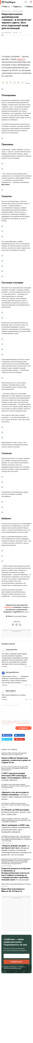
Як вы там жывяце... (7, 866)
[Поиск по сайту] (26, 2)
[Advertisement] (17, 635)
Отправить (23, 728)
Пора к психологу (6, 843)
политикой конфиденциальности (9, 722)
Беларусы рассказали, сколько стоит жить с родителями (16, 812)
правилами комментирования (23, 723)
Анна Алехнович (6, 32)
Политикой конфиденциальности (12, 968)
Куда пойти (4, 886)
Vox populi (4, 789)
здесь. (26, 612)
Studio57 (21, 59)
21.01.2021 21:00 (10, 674)
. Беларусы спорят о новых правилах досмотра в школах (16, 795)
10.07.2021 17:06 (10, 692)
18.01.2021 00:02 (10, 651)
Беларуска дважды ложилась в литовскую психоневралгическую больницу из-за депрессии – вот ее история (16, 850)
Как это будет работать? (15, 776)
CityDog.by (8, 607)
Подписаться (16, 962)
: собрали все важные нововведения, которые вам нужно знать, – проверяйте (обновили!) (15, 828)
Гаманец (3, 807)
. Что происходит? (16, 874)
